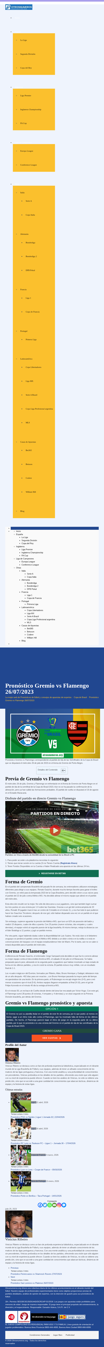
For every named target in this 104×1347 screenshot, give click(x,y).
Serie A (29, 201)
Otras (17, 184)
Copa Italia (30, 215)
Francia (23, 289)
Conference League (28, 165)
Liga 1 (28, 298)
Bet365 (29, 450)
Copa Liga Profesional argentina (39, 409)
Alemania (24, 234)
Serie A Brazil (31, 395)
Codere (29, 478)
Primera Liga (31, 339)
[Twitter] (45, 1205)
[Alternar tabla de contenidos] (62, 770)
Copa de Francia (33, 312)
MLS (28, 423)
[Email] (54, 1205)
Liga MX (29, 381)
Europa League (26, 151)
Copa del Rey (26, 68)
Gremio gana (52, 1030)
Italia (22, 193)
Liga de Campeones (23, 142)
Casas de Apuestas (28, 442)
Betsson (29, 464)
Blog (22, 511)
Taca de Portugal (38, 1181)
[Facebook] (40, 1205)
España (18, 32)
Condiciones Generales (40, 1335)
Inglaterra (19, 87)
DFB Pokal (30, 270)
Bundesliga (30, 243)
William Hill (31, 492)
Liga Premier (25, 95)
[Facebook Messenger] (63, 1205)
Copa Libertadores (33, 367)
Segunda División (27, 54)
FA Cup (23, 123)
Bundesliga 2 (31, 256)
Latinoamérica (26, 359)
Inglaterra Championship (30, 109)
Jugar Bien (57, 1335)
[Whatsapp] (49, 1205)
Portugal (23, 331)
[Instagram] (59, 1205)
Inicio (17, 18)
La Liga (23, 40)
